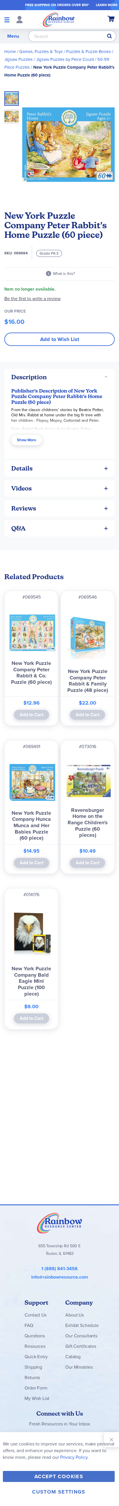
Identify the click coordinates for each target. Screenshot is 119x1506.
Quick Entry (36, 1356)
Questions (35, 1335)
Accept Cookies (58, 1476)
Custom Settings (58, 1492)
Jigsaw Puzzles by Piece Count (65, 59)
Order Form (36, 1388)
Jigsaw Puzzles (18, 59)
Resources (35, 1346)
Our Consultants (81, 1335)
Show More (26, 440)
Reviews (23, 508)
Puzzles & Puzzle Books (88, 51)
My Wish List (37, 1398)
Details (22, 468)
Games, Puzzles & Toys (41, 51)
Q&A (18, 528)
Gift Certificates (80, 1346)
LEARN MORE (107, 5)
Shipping (33, 1367)
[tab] (59, 377)
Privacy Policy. (74, 1457)
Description (29, 377)
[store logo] (58, 19)
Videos (21, 488)
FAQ (29, 1325)
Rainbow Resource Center (59, 1223)
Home (10, 51)
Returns (32, 1377)
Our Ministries (79, 1367)
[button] (11, 115)
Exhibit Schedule (81, 1325)
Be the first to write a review (32, 298)
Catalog (73, 1356)
